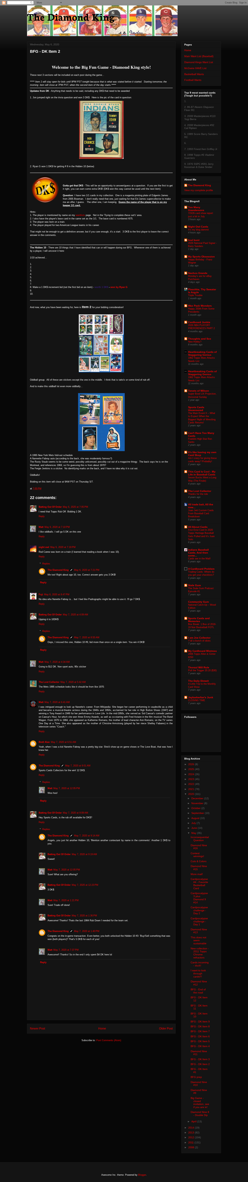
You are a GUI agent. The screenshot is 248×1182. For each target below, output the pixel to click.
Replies (46, 563)
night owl (44, 547)
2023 (191, 779)
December (197, 798)
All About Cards (198, 526)
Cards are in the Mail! (199, 558)
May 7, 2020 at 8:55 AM (86, 637)
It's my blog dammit (198, 229)
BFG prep (196, 1077)
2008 (191, 1147)
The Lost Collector (49, 682)
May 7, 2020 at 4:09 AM (75, 614)
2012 (191, 1137)
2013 (191, 1132)
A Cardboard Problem (201, 568)
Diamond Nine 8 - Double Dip (200, 1114)
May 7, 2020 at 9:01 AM (77, 765)
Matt (41, 527)
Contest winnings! (197, 855)
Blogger (142, 1174)
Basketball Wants (194, 74)
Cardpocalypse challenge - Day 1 (199, 921)
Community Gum (198, 601)
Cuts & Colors (198, 861)
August (195, 818)
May (194, 833)
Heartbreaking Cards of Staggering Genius (202, 353)
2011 (191, 1142)
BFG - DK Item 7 (200, 1031)
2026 (191, 764)
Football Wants (192, 80)
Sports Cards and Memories (199, 620)
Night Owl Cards (198, 226)
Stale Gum (194, 585)
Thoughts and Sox (199, 338)
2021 (191, 789)
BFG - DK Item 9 (200, 1021)
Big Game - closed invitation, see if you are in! (200, 1103)
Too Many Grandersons (196, 209)
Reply (42, 516)
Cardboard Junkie (199, 322)
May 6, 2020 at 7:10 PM (57, 527)
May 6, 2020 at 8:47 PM (56, 594)
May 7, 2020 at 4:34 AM (57, 662)
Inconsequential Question (200, 839)
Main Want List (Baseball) (199, 56)
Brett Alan (44, 742)
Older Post (166, 1028)
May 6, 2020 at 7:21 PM (86, 570)
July (194, 823)
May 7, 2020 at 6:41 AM (57, 702)
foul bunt (194, 240)
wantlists (81, 215)
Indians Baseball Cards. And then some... (198, 552)
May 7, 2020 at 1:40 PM (86, 931)
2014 (191, 1127)
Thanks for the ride (198, 494)
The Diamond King (71, 16)
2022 (191, 784)
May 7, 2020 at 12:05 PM (66, 788)
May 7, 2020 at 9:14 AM (86, 835)
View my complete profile (198, 190)
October (196, 808)
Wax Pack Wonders (200, 305)
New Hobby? (194, 341)
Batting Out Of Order (50, 507)
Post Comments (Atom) (108, 1040)
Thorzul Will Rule (198, 667)
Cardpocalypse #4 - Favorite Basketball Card (199, 884)
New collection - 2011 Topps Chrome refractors (200, 953)
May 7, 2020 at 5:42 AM (73, 682)
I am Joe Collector (199, 637)
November (197, 803)
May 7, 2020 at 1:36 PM (84, 915)
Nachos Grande (197, 273)
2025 (191, 769)
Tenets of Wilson (198, 390)
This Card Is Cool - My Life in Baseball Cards (202, 473)
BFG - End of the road (198, 991)
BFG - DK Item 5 (200, 1041)
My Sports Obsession (201, 256)
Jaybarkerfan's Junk (200, 697)
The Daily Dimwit (198, 680)
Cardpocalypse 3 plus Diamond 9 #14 (199, 898)
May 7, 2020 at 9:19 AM (84, 854)
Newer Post (37, 1028)
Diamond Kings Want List (198, 62)
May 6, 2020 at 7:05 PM (75, 507)
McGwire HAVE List (195, 68)
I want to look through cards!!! (198, 973)
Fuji (41, 594)
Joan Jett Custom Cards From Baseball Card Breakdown (201, 513)
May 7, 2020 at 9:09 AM (75, 812)
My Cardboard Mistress (202, 650)
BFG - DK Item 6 (200, 1036)
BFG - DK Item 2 (200, 1064)
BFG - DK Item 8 (200, 1026)
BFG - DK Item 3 (200, 1059)
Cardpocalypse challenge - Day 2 (199, 910)
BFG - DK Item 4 (200, 1046)
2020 (191, 794)
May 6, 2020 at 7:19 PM (63, 547)
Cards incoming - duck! (200, 964)
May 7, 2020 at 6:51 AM (63, 742)
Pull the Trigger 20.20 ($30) (202, 670)
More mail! (197, 874)
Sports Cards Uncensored (196, 409)
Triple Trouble (195, 295)
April (194, 1121)
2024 (191, 774)
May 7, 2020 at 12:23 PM (85, 885)
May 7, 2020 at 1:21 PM (66, 900)
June (194, 827)
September (198, 813)
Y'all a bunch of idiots (199, 640)
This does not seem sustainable (198, 940)
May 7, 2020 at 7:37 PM (66, 949)
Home (102, 1028)
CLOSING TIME (196, 700)
